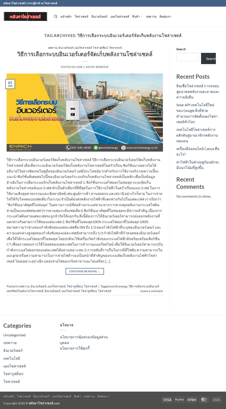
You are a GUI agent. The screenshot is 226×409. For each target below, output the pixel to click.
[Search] (55, 16)
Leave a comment (151, 291)
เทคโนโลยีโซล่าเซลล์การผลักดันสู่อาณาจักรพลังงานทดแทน (197, 135)
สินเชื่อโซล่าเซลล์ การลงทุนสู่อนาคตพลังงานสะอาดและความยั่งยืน (197, 91)
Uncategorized (14, 335)
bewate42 (102, 66)
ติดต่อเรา (165, 16)
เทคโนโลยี (11, 358)
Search (181, 49)
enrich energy (118, 286)
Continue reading (84, 271)
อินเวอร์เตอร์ (99, 16)
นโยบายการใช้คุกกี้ (75, 348)
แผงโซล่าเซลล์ (120, 16)
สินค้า (136, 16)
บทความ (151, 16)
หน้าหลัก (66, 16)
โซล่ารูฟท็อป (100, 47)
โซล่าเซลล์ (81, 16)
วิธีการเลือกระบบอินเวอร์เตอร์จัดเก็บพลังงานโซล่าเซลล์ (85, 54)
